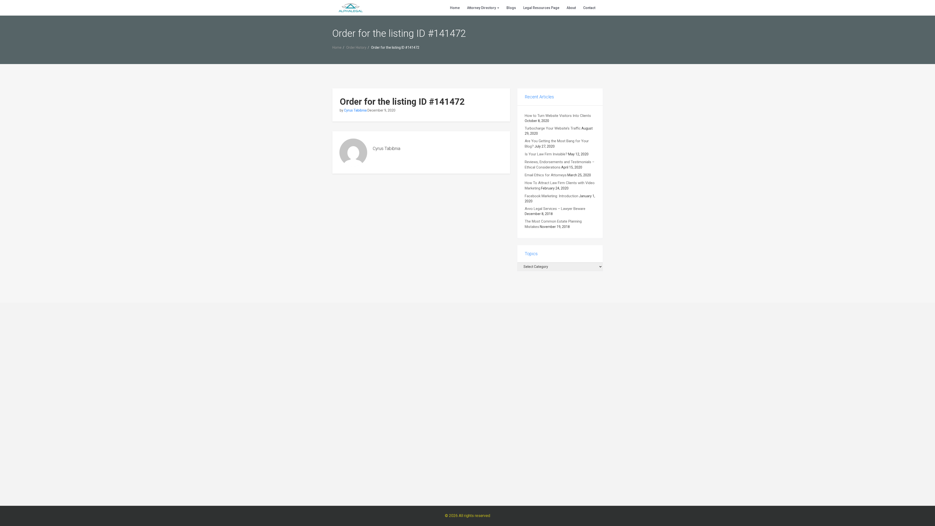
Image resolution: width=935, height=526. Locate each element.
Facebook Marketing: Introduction (551, 196)
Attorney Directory (482, 8)
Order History (356, 47)
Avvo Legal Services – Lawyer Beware (555, 209)
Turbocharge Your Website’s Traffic (553, 128)
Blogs (511, 8)
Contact (589, 8)
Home (455, 8)
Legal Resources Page (541, 8)
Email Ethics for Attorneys (546, 175)
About (571, 8)
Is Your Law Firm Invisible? (546, 154)
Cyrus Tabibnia (355, 110)
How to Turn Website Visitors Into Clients (558, 115)
